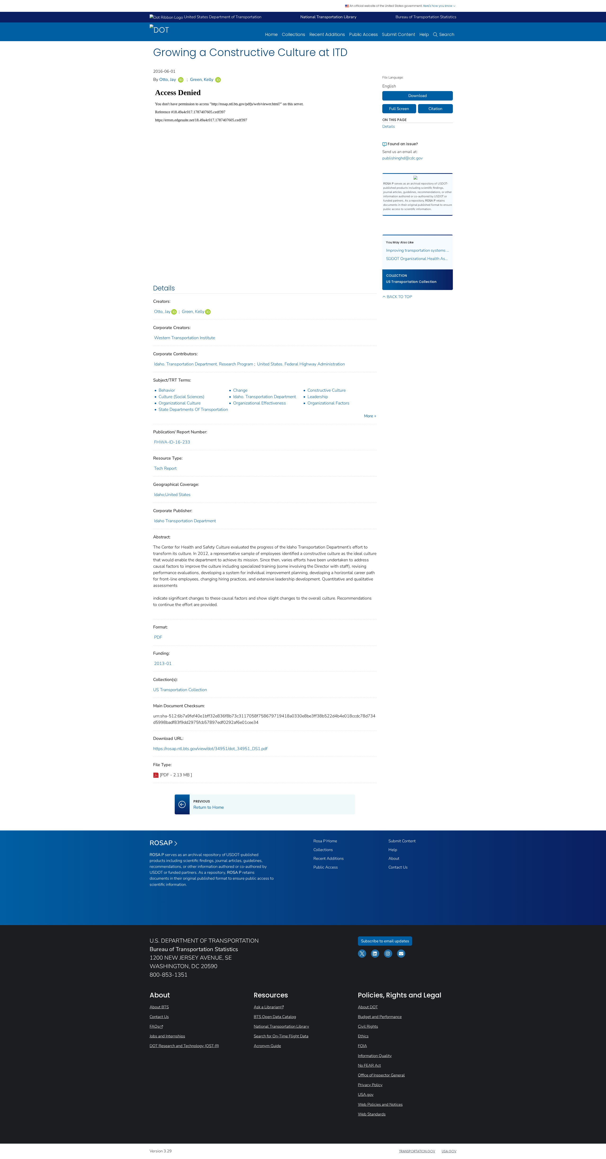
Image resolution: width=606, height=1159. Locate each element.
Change (240, 390)
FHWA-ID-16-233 (172, 442)
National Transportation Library (281, 1026)
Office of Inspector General (381, 1075)
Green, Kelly (201, 79)
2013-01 (163, 663)
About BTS (159, 1007)
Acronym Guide (267, 1046)
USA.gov (366, 1094)
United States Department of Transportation (222, 17)
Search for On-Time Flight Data (281, 1036)
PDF (158, 637)
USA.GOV (449, 1151)
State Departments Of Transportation (193, 409)
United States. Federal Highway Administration (301, 364)
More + (370, 416)
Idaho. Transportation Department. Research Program (203, 364)
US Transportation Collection (180, 690)
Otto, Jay (167, 79)
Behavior (167, 390)
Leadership (317, 397)
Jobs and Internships (167, 1036)
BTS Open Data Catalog (275, 1016)
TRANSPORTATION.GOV (417, 1151)
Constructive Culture (326, 390)
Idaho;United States (172, 494)
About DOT (368, 1007)
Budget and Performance (380, 1016)
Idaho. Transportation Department (264, 397)
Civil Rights (368, 1026)
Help (424, 34)
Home (271, 34)
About (393, 858)
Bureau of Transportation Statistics (426, 17)
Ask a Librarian (267, 1007)
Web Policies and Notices (380, 1104)
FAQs (154, 1026)
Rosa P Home (325, 841)
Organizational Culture (180, 403)
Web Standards (372, 1114)
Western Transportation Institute (184, 338)
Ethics (363, 1036)
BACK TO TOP (399, 296)
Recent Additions (327, 34)
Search (446, 34)
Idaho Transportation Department (185, 521)
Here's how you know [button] (438, 6)
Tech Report (165, 468)
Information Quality (375, 1055)
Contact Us (398, 867)
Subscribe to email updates (385, 941)
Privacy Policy (370, 1085)
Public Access (363, 34)
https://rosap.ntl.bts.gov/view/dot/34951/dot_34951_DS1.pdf (210, 748)
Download (417, 95)
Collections (293, 34)
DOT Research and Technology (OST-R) (184, 1046)
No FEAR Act (369, 1065)
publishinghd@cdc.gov (402, 158)
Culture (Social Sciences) (181, 397)
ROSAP (161, 843)
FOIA (362, 1046)
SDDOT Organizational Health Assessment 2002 (417, 258)
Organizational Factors (328, 403)
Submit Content (398, 34)
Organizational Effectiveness (259, 403)
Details (388, 126)
